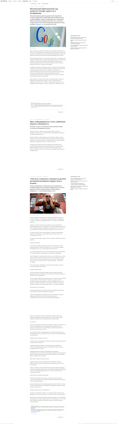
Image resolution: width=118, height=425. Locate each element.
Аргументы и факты (39, 176)
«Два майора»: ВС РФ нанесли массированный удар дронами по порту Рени (79, 187)
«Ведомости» (39, 24)
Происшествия (42, 6)
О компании (4, 423)
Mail (1, 423)
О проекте (79, 423)
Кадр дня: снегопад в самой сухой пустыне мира (78, 40)
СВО (39, 3)
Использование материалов (103, 423)
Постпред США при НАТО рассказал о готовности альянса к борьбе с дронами (78, 184)
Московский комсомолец (40, 119)
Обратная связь (110, 423)
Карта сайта (114, 423)
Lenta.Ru (37, 6)
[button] (48, 37)
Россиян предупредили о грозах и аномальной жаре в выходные (79, 46)
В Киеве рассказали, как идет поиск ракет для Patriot (79, 189)
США (59, 74)
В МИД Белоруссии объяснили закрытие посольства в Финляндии (78, 43)
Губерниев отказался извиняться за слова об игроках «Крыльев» (79, 181)
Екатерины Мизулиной (58, 229)
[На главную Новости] (4, 1)
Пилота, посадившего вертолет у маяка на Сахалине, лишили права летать (78, 179)
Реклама (8, 423)
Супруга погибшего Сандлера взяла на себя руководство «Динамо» (79, 48)
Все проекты (11, 423)
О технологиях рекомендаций (86, 423)
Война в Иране (34, 3)
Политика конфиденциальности (94, 423)
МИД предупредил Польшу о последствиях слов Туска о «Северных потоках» (78, 38)
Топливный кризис (45, 3)
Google (38, 50)
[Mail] (1, 1)
